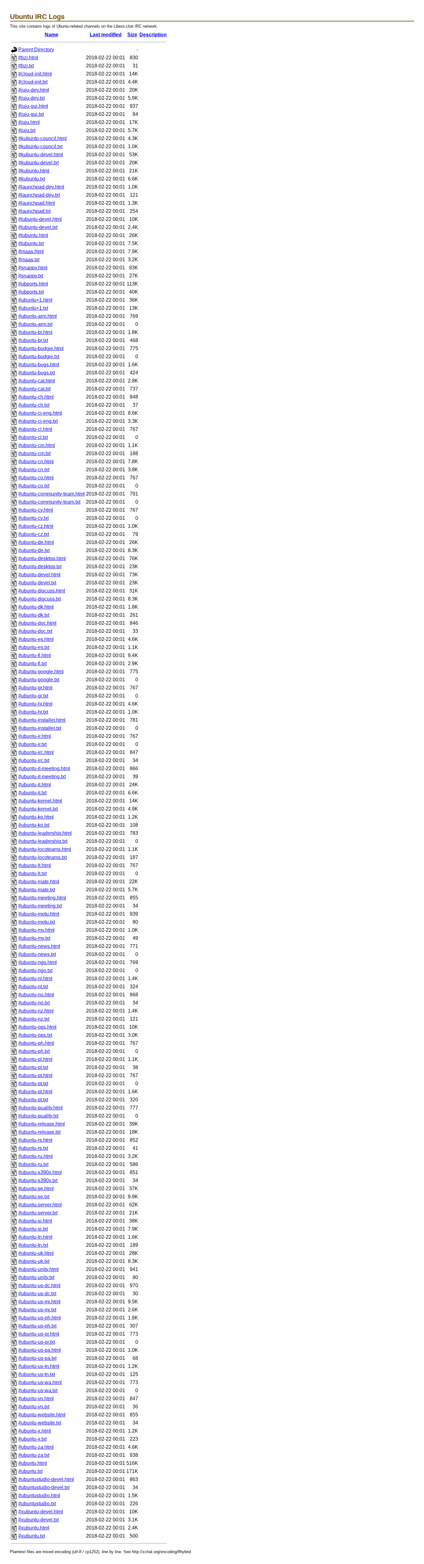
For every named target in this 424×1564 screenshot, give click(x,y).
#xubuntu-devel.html (40, 1511)
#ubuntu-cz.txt (33, 534)
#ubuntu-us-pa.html (39, 1350)
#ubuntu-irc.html (36, 752)
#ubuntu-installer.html (41, 720)
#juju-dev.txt (31, 98)
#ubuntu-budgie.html (41, 348)
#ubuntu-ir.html (34, 736)
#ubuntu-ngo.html (37, 962)
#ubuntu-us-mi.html (39, 1301)
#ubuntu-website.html (41, 1414)
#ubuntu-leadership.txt (42, 841)
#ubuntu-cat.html (36, 380)
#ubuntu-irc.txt (33, 760)
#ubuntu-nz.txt (33, 1019)
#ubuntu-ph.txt (34, 1051)
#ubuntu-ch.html (36, 397)
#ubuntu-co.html (36, 477)
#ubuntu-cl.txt (33, 437)
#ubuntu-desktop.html (42, 558)
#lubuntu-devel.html (40, 219)
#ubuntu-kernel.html (40, 800)
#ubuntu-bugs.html (38, 364)
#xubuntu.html (33, 1527)
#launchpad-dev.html (41, 187)
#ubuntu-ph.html (36, 1043)
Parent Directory (36, 49)
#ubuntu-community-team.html (51, 493)
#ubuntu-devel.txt (37, 582)
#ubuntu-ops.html (37, 1027)
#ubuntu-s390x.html (40, 1172)
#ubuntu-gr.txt (33, 695)
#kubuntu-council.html (42, 138)
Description (153, 34)
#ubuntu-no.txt (34, 1002)
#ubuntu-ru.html (35, 1156)
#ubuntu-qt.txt (33, 1099)
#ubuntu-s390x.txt (37, 1180)
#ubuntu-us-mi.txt (37, 1309)
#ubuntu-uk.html (36, 1253)
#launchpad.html (36, 203)
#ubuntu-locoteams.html (44, 849)
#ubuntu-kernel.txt (38, 809)
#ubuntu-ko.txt (33, 825)
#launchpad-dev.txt (39, 195)
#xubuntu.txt (31, 1536)
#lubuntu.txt (31, 243)
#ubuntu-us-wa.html (40, 1382)
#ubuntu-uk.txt (33, 1261)
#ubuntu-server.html (40, 1204)
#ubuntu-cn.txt (33, 469)
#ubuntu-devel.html (39, 574)
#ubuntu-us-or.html (38, 1334)
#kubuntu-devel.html (40, 154)
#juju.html (29, 122)
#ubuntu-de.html (36, 542)
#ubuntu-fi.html (34, 655)
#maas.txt (28, 259)
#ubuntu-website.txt (39, 1422)
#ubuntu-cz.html (35, 526)
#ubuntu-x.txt (32, 1439)
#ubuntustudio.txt (37, 1503)
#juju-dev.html (33, 90)
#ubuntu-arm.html (37, 316)
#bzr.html (28, 57)
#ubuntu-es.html (36, 639)
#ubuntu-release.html (41, 1124)
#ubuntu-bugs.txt (36, 372)
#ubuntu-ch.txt (33, 405)
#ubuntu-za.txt (33, 1455)
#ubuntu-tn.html (35, 1237)
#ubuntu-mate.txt (36, 889)
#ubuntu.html (32, 1463)
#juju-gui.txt (31, 114)
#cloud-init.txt (32, 82)
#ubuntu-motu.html (38, 914)
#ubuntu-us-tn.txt (36, 1374)
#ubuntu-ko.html (36, 817)
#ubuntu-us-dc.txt (37, 1293)
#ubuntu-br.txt (33, 340)
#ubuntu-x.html (34, 1431)
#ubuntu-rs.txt (33, 1148)
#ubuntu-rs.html (35, 1140)
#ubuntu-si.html (35, 1220)
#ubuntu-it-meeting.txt (42, 776)
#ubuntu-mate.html (38, 881)
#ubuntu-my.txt (34, 938)
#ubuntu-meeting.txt (40, 905)
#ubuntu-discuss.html (41, 590)
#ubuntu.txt (30, 1471)
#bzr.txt (26, 65)
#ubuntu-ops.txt (35, 1035)
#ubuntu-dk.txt (33, 615)
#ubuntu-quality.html (40, 1107)
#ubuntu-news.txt (37, 954)
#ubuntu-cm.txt (34, 453)
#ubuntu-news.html (39, 946)
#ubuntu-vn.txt (33, 1406)
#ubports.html (33, 283)
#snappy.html (32, 267)
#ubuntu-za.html (36, 1447)
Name (51, 34)
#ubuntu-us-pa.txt (37, 1358)
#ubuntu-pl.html (35, 1059)
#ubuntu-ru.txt (33, 1164)
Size (132, 34)
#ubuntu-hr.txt (33, 712)
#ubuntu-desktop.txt (39, 566)
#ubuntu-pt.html (35, 1075)
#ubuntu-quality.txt (38, 1115)
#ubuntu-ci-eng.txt (38, 421)
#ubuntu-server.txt (37, 1212)
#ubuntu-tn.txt (33, 1245)
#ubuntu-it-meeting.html (44, 768)
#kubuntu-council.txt (40, 146)
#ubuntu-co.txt (33, 485)
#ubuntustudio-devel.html (46, 1479)
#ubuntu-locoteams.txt (42, 857)
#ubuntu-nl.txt (33, 986)
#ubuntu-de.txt (34, 550)
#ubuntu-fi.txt (32, 663)
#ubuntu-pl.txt (33, 1067)
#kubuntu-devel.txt (38, 162)
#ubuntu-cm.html (36, 445)
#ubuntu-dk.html (36, 607)
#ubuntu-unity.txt (36, 1277)
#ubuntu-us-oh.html (39, 1317)
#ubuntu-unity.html (38, 1269)
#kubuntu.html (33, 170)
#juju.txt (26, 130)
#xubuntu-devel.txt (38, 1519)
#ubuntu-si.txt (33, 1229)
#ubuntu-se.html (36, 1188)
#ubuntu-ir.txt (32, 744)
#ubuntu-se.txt (33, 1196)
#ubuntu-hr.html (35, 704)
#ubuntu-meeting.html (42, 897)
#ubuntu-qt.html (35, 1091)
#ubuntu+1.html (35, 300)
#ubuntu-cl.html (35, 429)
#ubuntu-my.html (36, 930)
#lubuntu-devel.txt (37, 227)
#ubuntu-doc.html (37, 623)
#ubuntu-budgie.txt (38, 356)
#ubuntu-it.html (34, 784)
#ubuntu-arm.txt (35, 324)
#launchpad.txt (34, 211)
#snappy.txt (30, 275)
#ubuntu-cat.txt (34, 388)
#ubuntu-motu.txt (36, 922)
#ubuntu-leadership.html (45, 833)
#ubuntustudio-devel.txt (44, 1487)
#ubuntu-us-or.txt (36, 1342)
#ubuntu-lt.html (34, 865)
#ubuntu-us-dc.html (39, 1285)
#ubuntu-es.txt (33, 647)
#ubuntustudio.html (39, 1495)
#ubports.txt (31, 292)
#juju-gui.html (33, 106)
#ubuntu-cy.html (35, 510)
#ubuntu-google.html (41, 671)
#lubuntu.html (33, 235)
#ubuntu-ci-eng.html (40, 413)
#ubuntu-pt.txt (33, 1083)
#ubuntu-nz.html (36, 1010)
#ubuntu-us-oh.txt (37, 1325)
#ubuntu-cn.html (36, 461)
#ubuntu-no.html (36, 994)
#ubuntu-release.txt (39, 1132)
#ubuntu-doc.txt (35, 631)
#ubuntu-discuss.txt (39, 598)
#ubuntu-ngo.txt (35, 970)
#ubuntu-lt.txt (32, 873)
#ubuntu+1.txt (33, 308)
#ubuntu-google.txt (38, 679)
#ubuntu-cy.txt (33, 518)
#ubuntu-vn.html (36, 1398)
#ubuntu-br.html (35, 332)
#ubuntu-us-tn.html (38, 1366)
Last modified (106, 34)
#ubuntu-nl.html (35, 978)
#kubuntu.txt (31, 178)
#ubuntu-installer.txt (39, 728)
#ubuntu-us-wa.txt (37, 1390)
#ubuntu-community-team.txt (49, 502)
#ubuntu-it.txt (32, 792)
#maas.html (31, 251)
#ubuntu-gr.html (35, 687)
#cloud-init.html (35, 73)
